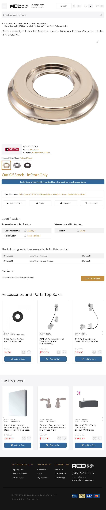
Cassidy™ (31, 230)
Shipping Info (18, 470)
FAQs (39, 474)
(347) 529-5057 (37, 5)
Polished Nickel (34, 235)
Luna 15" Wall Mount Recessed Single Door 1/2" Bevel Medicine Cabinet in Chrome (17, 427)
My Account (42, 477)
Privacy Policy (18, 499)
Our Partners (60, 474)
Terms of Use (33, 499)
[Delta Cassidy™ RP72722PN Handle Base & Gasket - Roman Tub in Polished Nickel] (6, 165)
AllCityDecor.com (49, 495)
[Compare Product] (23, 352)
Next (102, 332)
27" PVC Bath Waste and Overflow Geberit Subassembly (52, 341)
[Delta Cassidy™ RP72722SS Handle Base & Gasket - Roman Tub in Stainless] (17, 165)
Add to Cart (19, 359)
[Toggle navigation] (4, 6)
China (82, 230)
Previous (3, 332)
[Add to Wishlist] (29, 352)
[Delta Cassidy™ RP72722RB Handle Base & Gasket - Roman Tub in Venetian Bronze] (27, 165)
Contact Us (42, 470)
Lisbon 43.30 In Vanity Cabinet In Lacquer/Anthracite (85, 427)
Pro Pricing (92, 203)
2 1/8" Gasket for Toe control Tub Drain (14, 340)
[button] (98, 42)
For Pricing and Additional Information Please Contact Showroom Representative (53, 182)
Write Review (92, 278)
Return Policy (18, 477)
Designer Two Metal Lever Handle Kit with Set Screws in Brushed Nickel (53, 427)
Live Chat (67, 203)
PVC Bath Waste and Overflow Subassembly (86, 340)
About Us (59, 470)
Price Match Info (19, 474)
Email (41, 203)
